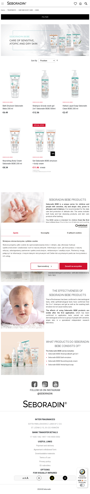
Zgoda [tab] (15, 233)
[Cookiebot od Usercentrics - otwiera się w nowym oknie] (77, 226)
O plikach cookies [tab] (74, 233)
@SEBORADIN (45, 393)
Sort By (34, 61)
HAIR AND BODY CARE (26, 10)
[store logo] (16, 3)
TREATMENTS (11, 10)
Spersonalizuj (43, 266)
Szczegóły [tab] (45, 233)
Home (3, 10)
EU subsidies (45, 465)
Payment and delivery (45, 446)
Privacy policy (45, 461)
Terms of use (45, 457)
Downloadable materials (45, 453)
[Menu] (86, 469)
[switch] (82, 485)
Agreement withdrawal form (45, 449)
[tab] (45, 17)
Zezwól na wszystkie (73, 266)
